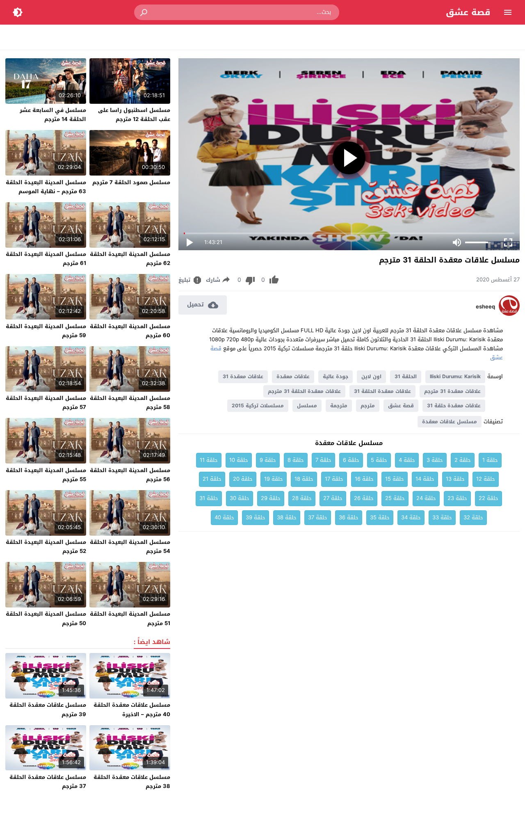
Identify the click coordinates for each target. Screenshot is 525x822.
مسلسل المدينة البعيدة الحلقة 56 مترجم (130, 474)
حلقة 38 (287, 517)
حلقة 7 (323, 460)
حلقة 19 (273, 479)
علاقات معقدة (293, 376)
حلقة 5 (379, 460)
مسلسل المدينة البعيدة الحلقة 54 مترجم (130, 546)
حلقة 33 (442, 517)
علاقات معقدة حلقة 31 (454, 405)
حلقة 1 (490, 460)
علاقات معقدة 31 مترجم (452, 391)
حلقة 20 (243, 479)
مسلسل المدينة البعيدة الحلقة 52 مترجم (46, 546)
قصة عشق (468, 12)
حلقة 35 (380, 517)
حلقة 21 (212, 479)
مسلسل (307, 405)
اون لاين (371, 376)
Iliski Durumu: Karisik (455, 376)
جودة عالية (335, 376)
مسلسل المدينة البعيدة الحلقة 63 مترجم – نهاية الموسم (46, 186)
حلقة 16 (364, 479)
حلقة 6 (351, 460)
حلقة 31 (208, 498)
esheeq (485, 307)
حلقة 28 (302, 498)
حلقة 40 (224, 517)
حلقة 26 (364, 498)
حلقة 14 (424, 479)
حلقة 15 (394, 479)
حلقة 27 (332, 498)
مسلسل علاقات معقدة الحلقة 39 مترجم (47, 709)
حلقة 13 (455, 479)
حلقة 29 (271, 498)
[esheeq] (509, 314)
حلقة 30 (239, 498)
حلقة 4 (407, 460)
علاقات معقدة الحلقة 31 (382, 391)
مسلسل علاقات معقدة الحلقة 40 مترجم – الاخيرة (132, 709)
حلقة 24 (426, 498)
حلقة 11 (209, 460)
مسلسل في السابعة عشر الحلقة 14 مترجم (53, 114)
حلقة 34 (411, 517)
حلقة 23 (457, 498)
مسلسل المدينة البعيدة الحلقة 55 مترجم (46, 474)
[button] (144, 12)
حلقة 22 (488, 498)
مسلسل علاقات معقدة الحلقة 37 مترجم (47, 781)
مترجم (368, 405)
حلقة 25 (395, 498)
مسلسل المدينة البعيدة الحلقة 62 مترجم (130, 258)
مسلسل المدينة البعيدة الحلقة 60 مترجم (130, 330)
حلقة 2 (462, 460)
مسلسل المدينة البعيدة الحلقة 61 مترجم (46, 258)
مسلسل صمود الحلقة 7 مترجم (131, 182)
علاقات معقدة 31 (243, 376)
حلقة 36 (348, 517)
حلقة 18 (303, 479)
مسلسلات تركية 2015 (258, 405)
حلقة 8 (296, 460)
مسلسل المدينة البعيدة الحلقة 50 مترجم (46, 618)
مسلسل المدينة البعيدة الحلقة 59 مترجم (46, 330)
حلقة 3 (435, 460)
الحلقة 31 (406, 376)
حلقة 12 (485, 479)
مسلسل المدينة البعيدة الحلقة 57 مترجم (46, 402)
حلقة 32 (473, 517)
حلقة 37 (317, 517)
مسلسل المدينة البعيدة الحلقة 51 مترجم (130, 618)
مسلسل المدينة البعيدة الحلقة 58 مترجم (130, 402)
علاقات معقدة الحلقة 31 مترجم (304, 391)
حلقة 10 (238, 460)
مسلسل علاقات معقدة (449, 421)
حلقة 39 (255, 517)
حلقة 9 (268, 460)
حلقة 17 (334, 479)
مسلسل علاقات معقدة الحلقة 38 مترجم (132, 781)
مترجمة (338, 405)
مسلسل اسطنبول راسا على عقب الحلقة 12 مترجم (134, 114)
